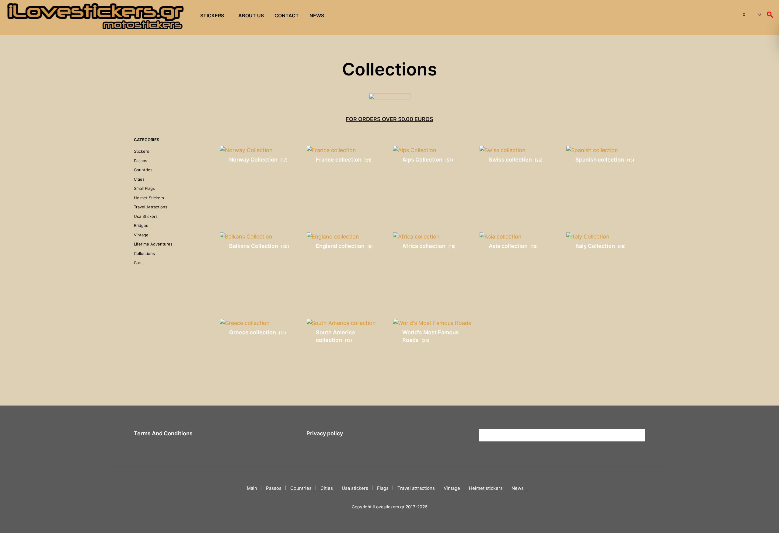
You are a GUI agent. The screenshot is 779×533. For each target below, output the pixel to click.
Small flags (144, 188)
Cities (139, 179)
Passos (140, 160)
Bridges (141, 225)
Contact (286, 15)
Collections (144, 253)
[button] (740, 15)
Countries (143, 169)
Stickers (212, 15)
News (316, 15)
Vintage (141, 234)
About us (251, 15)
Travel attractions (150, 206)
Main (252, 488)
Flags (383, 488)
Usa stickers (146, 216)
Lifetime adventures (153, 244)
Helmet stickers (149, 197)
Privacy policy (324, 433)
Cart (138, 262)
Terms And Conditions (163, 433)
